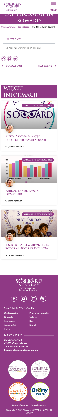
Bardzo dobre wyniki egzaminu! (22, 192)
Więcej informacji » (14, 147)
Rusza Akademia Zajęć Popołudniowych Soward (26, 138)
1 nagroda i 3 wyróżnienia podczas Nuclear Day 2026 (27, 246)
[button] (51, 39)
